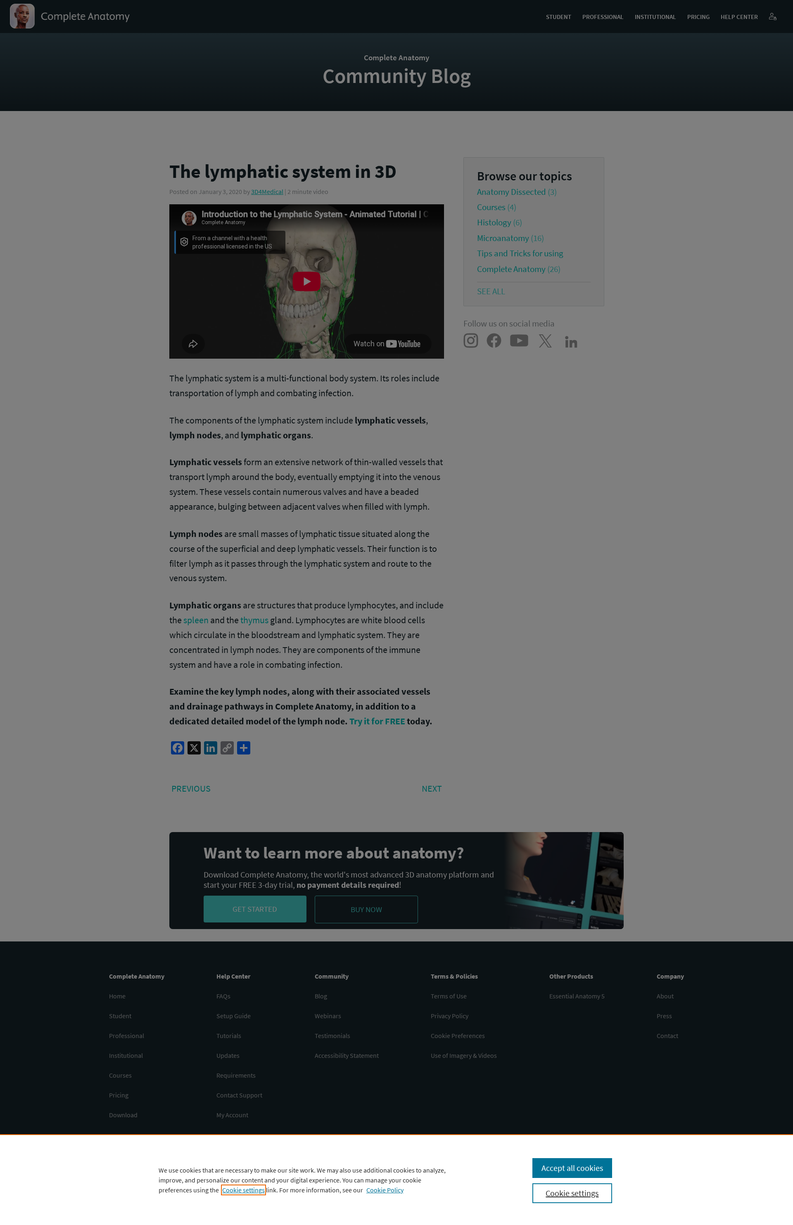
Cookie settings (243, 1190)
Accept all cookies (572, 1168)
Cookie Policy (385, 1190)
